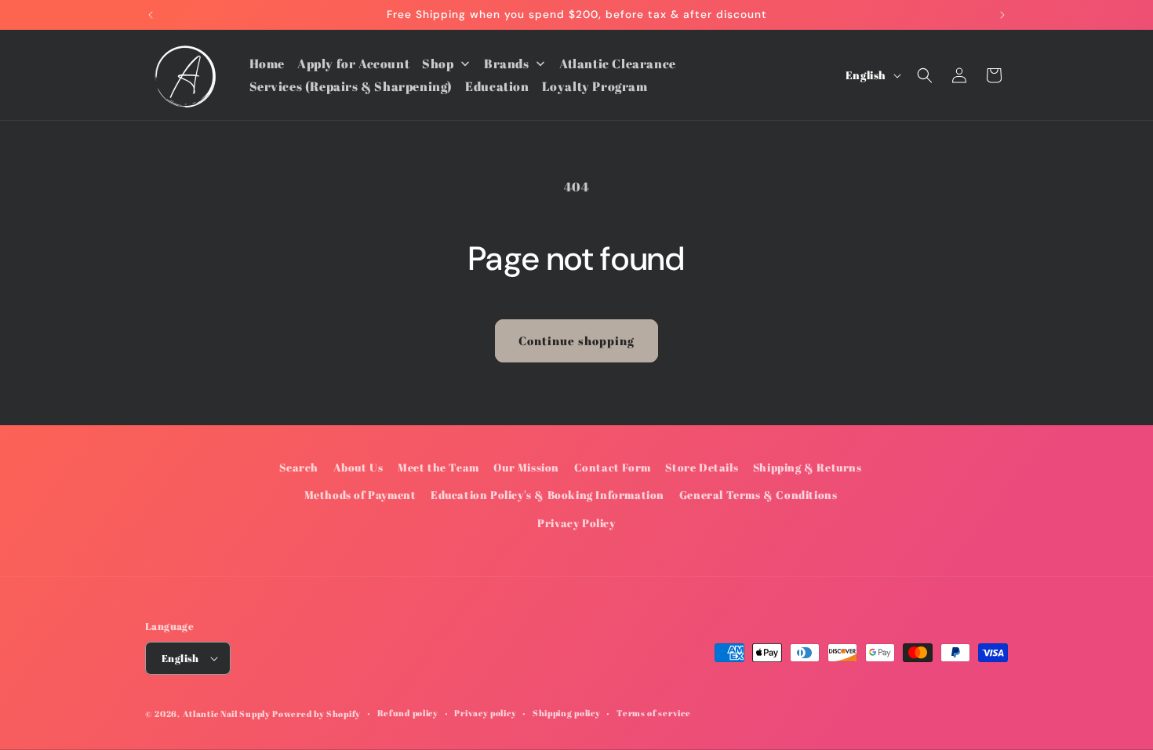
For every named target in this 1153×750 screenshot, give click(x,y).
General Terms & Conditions (758, 494)
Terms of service (653, 713)
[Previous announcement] (150, 15)
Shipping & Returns (807, 467)
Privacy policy (485, 713)
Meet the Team (438, 467)
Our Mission (526, 467)
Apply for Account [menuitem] (353, 63)
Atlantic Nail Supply (227, 713)
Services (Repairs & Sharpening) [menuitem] (351, 86)
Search (298, 467)
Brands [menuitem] (506, 63)
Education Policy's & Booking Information (547, 494)
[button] (924, 75)
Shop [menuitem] (437, 63)
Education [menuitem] (497, 86)
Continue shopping (576, 340)
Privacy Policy (576, 522)
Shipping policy (567, 713)
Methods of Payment (360, 494)
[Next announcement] (1002, 15)
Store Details (701, 467)
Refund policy (407, 713)
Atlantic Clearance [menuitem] (617, 63)
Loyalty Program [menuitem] (595, 86)
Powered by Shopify (316, 713)
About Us (358, 467)
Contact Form (612, 467)
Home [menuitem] (267, 63)
